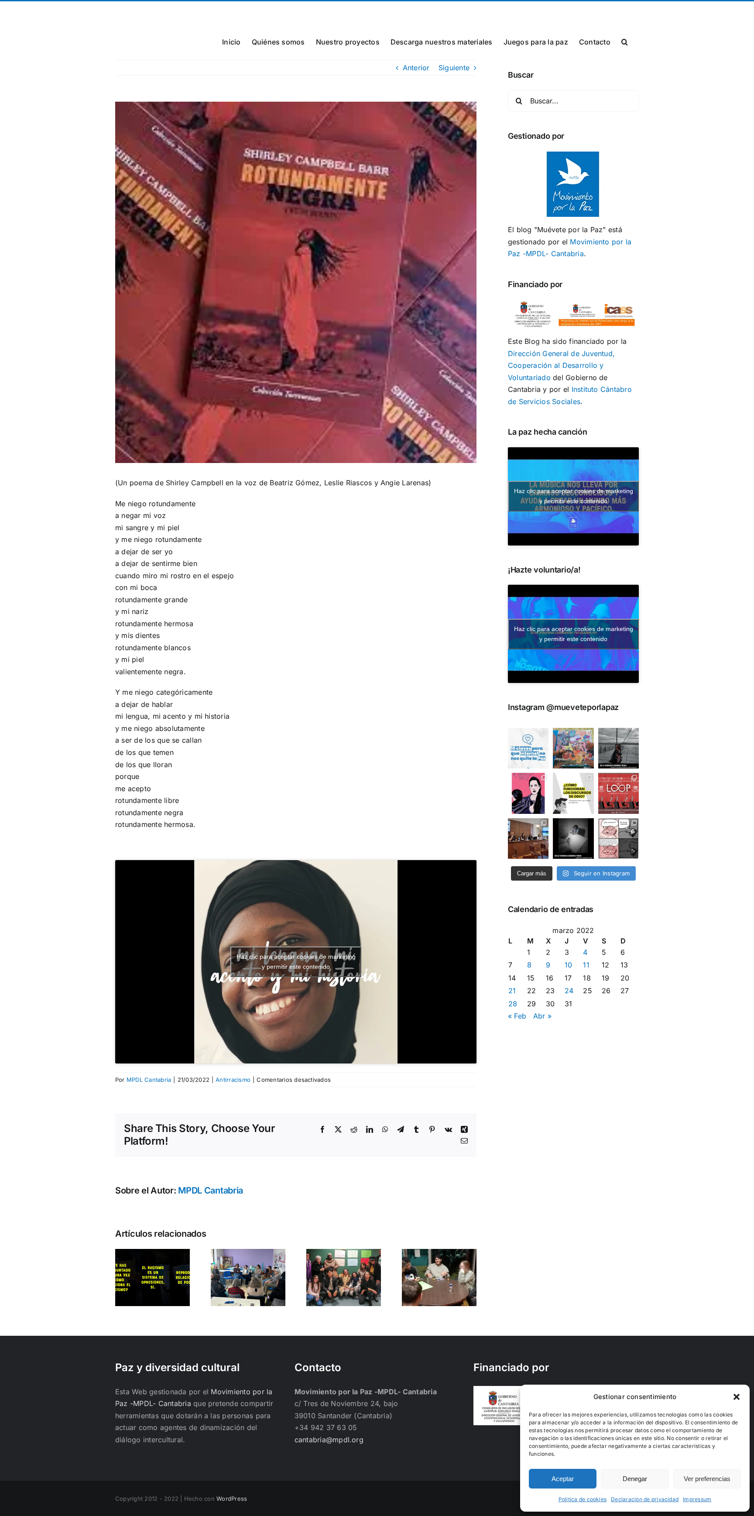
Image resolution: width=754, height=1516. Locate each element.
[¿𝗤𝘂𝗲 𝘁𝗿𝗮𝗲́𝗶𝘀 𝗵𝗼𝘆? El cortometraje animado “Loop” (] (618, 793)
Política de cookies (583, 1499)
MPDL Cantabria (149, 1079)
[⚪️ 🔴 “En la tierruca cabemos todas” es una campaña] (618, 748)
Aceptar (563, 1478)
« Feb (517, 1016)
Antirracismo (233, 1079)
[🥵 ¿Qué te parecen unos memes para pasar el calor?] (618, 838)
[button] (736, 1397)
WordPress (231, 1498)
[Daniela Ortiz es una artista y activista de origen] (528, 793)
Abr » (542, 1016)
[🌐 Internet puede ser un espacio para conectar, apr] (528, 748)
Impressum (697, 1499)
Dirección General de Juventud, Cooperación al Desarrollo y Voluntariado (561, 365)
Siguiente (454, 67)
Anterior (416, 67)
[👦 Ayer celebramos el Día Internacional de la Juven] (573, 748)
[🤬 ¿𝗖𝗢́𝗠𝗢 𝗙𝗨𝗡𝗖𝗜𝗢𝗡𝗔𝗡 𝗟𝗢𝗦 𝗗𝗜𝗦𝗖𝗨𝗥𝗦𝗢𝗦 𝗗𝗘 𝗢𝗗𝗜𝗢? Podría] (573, 793)
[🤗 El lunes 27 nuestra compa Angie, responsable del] (528, 838)
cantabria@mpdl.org (223, 11)
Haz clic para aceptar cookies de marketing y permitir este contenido (296, 961)
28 (512, 1003)
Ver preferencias (707, 1478)
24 (569, 990)
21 (512, 990)
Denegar (635, 1478)
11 (586, 964)
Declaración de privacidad (645, 1499)
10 (568, 964)
